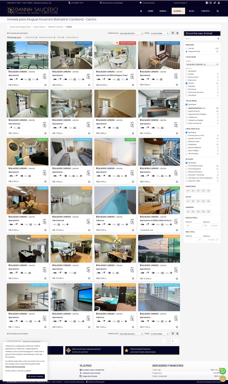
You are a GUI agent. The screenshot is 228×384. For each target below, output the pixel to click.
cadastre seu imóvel (91, 373)
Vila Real (203, 95)
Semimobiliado (203, 148)
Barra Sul (203, 80)
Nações (203, 86)
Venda (203, 48)
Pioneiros (203, 89)
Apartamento (203, 111)
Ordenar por (113, 33)
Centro (203, 83)
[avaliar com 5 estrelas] (19, 341)
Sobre (150, 11)
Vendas (162, 11)
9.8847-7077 (77, 3)
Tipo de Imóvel (191, 101)
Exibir (147, 33)
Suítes (188, 197)
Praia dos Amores (203, 92)
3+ (198, 191)
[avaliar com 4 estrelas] (16, 341)
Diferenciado (203, 141)
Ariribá (203, 74)
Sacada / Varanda (203, 175)
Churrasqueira (203, 169)
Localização (191, 57)
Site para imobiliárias (204, 382)
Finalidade (190, 45)
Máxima (206, 236)
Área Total (190, 232)
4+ (203, 191)
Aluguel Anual (203, 51)
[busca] (218, 11)
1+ (188, 191)
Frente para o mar (203, 135)
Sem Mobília (203, 151)
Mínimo (189, 222)
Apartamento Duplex (203, 114)
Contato (205, 11)
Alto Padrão (203, 154)
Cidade (188, 61)
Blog (191, 11)
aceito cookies (36, 376)
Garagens (190, 207)
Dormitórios (191, 186)
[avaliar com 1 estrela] (8, 341)
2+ (193, 191)
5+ (209, 191)
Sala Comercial (203, 123)
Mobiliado (203, 145)
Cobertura (203, 117)
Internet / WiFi (203, 181)
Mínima (189, 236)
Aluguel (178, 11)
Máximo (206, 222)
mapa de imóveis (89, 376)
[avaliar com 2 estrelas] (11, 341)
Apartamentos (203, 108)
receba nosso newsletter (93, 370)
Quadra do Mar (203, 138)
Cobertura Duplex (203, 120)
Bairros (188, 68)
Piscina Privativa (203, 172)
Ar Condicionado (203, 166)
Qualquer (192, 71)
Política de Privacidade (96, 382)
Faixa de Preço (191, 217)
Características (193, 129)
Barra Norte (203, 77)
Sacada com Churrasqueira (203, 178)
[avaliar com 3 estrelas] (14, 341)
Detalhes (189, 159)
